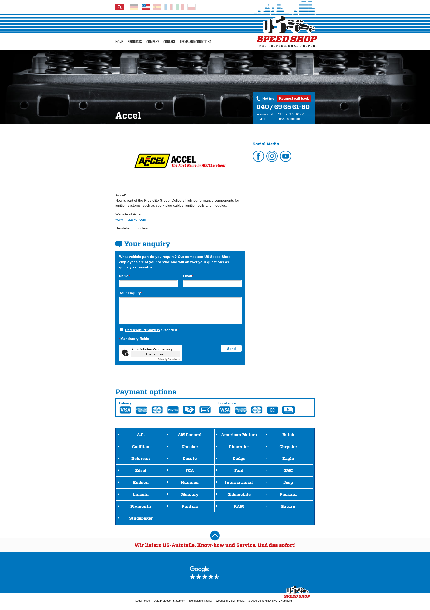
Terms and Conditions (195, 41)
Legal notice (142, 600)
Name (124, 276)
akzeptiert (152, 330)
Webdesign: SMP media (230, 600)
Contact (169, 41)
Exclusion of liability (200, 600)
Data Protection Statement (169, 600)
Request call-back (294, 98)
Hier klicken (156, 354)
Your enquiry (130, 293)
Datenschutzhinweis (142, 330)
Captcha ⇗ (169, 359)
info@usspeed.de (288, 119)
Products (135, 41)
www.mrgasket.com (130, 219)
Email (188, 276)
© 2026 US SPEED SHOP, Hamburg (270, 600)
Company (152, 41)
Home (119, 41)
